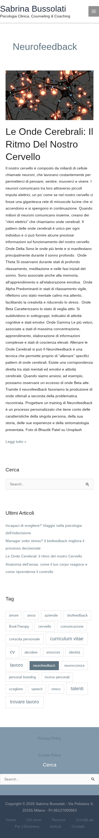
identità (74, 652)
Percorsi (58, 820)
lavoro (16, 665)
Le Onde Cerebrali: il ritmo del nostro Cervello (49, 144)
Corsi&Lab (84, 820)
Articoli (55, 826)
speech (37, 689)
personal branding (22, 677)
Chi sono (33, 820)
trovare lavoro (24, 701)
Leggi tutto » (16, 441)
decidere (31, 652)
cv (12, 652)
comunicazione (71, 626)
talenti (77, 688)
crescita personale (24, 639)
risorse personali (57, 677)
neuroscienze (74, 665)
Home (11, 820)
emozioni (53, 652)
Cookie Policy (49, 755)
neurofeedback (44, 665)
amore (13, 615)
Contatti (78, 826)
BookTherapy (19, 626)
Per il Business (27, 826)
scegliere (16, 689)
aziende (51, 615)
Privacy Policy (49, 738)
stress (56, 689)
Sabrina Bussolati (33, 8)
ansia (31, 615)
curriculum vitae (66, 638)
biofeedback (77, 615)
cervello (44, 626)
